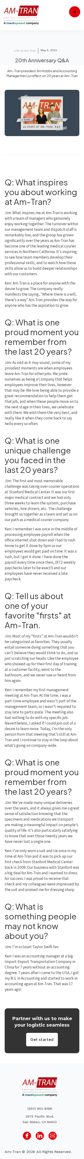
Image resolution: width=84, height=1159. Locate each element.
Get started (42, 1039)
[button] (74, 11)
